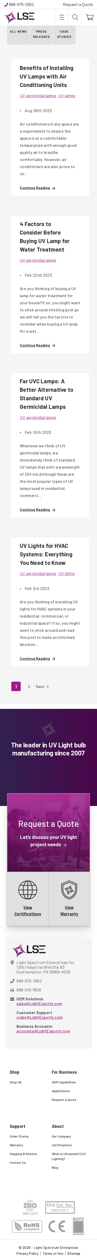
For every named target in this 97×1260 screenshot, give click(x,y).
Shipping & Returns (23, 1154)
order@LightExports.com (39, 1017)
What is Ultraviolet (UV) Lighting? (68, 1156)
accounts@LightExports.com (43, 1031)
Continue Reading (35, 188)
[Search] (74, 17)
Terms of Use (53, 1253)
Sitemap (74, 1253)
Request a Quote (78, 4)
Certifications (62, 1145)
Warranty (16, 1145)
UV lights (66, 573)
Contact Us (18, 1162)
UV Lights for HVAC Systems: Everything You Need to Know (46, 554)
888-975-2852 (21, 4)
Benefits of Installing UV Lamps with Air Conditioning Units (47, 76)
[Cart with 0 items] (89, 17)
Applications (61, 1091)
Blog (55, 1167)
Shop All (15, 1082)
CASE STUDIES (64, 34)
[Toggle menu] (61, 17)
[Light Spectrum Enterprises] (19, 17)
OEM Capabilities (64, 1082)
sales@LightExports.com (39, 1003)
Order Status (19, 1136)
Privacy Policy (27, 1253)
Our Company (61, 1136)
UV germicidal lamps (38, 95)
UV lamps (66, 95)
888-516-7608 (28, 989)
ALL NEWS (18, 31)
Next (40, 686)
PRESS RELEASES (41, 34)
